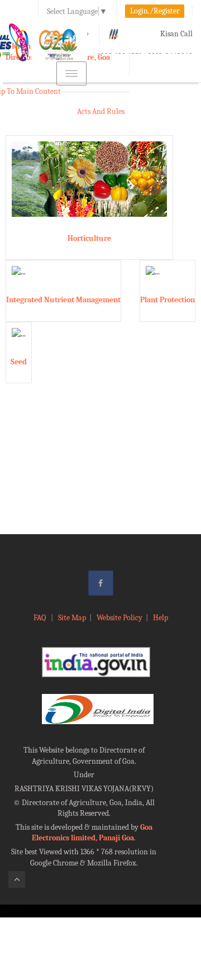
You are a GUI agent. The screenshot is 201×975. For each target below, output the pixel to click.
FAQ (40, 617)
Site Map (72, 617)
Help (160, 617)
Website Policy (119, 617)
